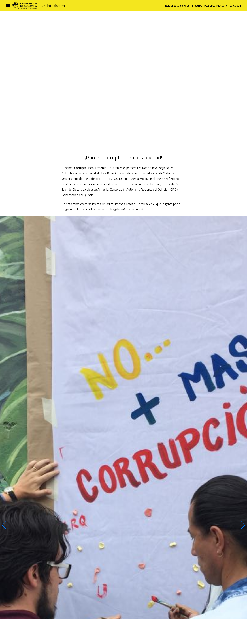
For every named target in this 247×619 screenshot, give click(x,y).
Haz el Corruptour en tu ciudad (222, 5)
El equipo (196, 5)
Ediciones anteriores (177, 5)
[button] (4, 525)
